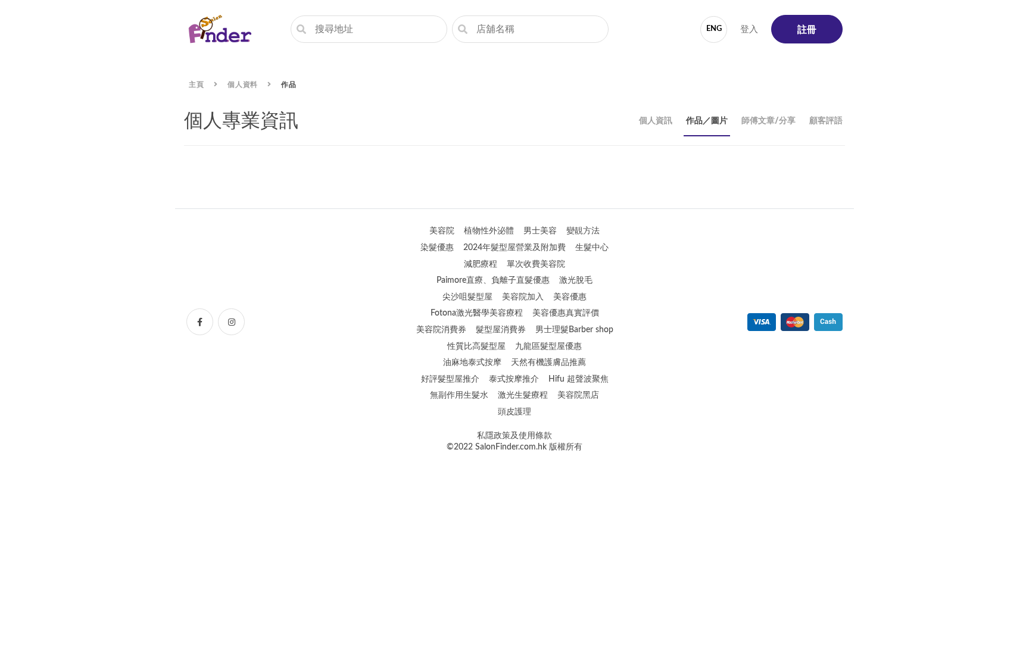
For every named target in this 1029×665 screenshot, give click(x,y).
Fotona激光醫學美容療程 (477, 313)
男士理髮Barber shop (574, 330)
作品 (289, 84)
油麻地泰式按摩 (472, 362)
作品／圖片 (707, 121)
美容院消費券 (441, 330)
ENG (714, 29)
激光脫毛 (576, 280)
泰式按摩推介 (514, 379)
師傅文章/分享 (768, 121)
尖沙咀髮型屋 (467, 297)
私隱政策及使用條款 (514, 436)
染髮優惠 (437, 247)
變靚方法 (583, 231)
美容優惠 (570, 297)
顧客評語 (826, 121)
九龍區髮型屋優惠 (548, 346)
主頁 (196, 84)
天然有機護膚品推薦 (548, 362)
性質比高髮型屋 (476, 346)
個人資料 (242, 84)
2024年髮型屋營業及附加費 (514, 247)
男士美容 (540, 231)
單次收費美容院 (536, 264)
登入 (749, 29)
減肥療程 (480, 264)
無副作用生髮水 (459, 395)
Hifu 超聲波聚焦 (578, 379)
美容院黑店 (578, 395)
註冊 (806, 30)
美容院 (441, 231)
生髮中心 (592, 247)
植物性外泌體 (489, 231)
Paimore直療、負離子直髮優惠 (493, 280)
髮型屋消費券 (501, 330)
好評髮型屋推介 (450, 379)
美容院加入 (523, 297)
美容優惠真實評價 (565, 313)
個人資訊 (655, 121)
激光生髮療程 (523, 395)
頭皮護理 (514, 412)
